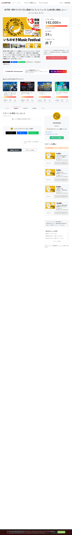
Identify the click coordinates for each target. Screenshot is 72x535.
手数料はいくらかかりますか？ (51, 233)
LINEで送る (22, 62)
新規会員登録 (67, 2)
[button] (58, 71)
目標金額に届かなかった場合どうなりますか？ (54, 235)
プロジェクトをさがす (43, 2)
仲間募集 (34, 108)
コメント (43, 108)
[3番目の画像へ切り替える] (21, 45)
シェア (15, 62)
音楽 (37, 13)
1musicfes (32, 13)
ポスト (7, 62)
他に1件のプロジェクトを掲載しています (58, 129)
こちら (59, 245)
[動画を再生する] (21, 29)
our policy (47, 532)
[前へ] (4, 30)
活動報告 (16, 108)
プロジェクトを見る (29, 150)
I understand (61, 532)
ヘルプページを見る (57, 241)
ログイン (61, 2)
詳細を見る (49, 163)
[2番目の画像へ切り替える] (14, 45)
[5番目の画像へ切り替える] (37, 45)
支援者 (25, 108)
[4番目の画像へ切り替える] (29, 45)
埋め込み (38, 62)
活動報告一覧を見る (14, 150)
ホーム (7, 108)
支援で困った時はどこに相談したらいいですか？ (54, 238)
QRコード (7, 64)
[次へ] (39, 30)
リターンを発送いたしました (14, 113)
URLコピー (30, 62)
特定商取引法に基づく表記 (52, 134)
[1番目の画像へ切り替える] (6, 45)
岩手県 (41, 13)
